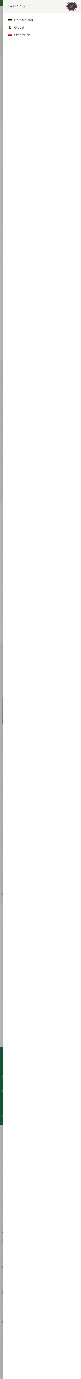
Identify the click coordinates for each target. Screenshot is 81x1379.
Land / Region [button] (18, 6)
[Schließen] (71, 6)
